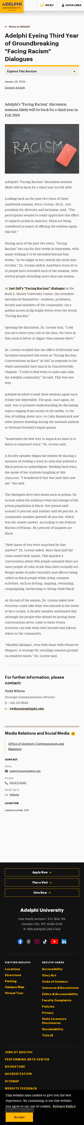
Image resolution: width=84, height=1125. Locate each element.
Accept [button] (19, 1117)
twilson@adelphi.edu (27, 708)
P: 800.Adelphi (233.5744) (42, 929)
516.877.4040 (18, 782)
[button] (47, 5)
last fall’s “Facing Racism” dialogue (37, 288)
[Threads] (28, 941)
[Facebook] (20, 941)
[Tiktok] (45, 941)
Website (14, 794)
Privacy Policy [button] (64, 1106)
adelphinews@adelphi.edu (25, 771)
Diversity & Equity (15, 87)
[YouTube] (54, 941)
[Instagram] (36, 941)
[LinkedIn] (64, 941)
